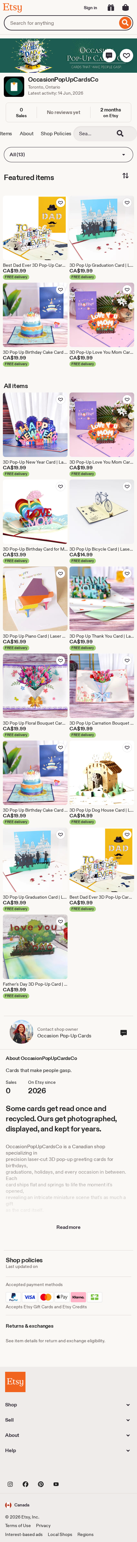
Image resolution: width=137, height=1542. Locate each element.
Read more (68, 1227)
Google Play (74, 1469)
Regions (85, 1534)
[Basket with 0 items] (125, 7)
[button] (109, 55)
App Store (26, 1469)
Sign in (90, 7)
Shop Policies (56, 134)
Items (6, 134)
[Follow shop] (126, 55)
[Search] (125, 22)
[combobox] (61, 22)
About (26, 134)
